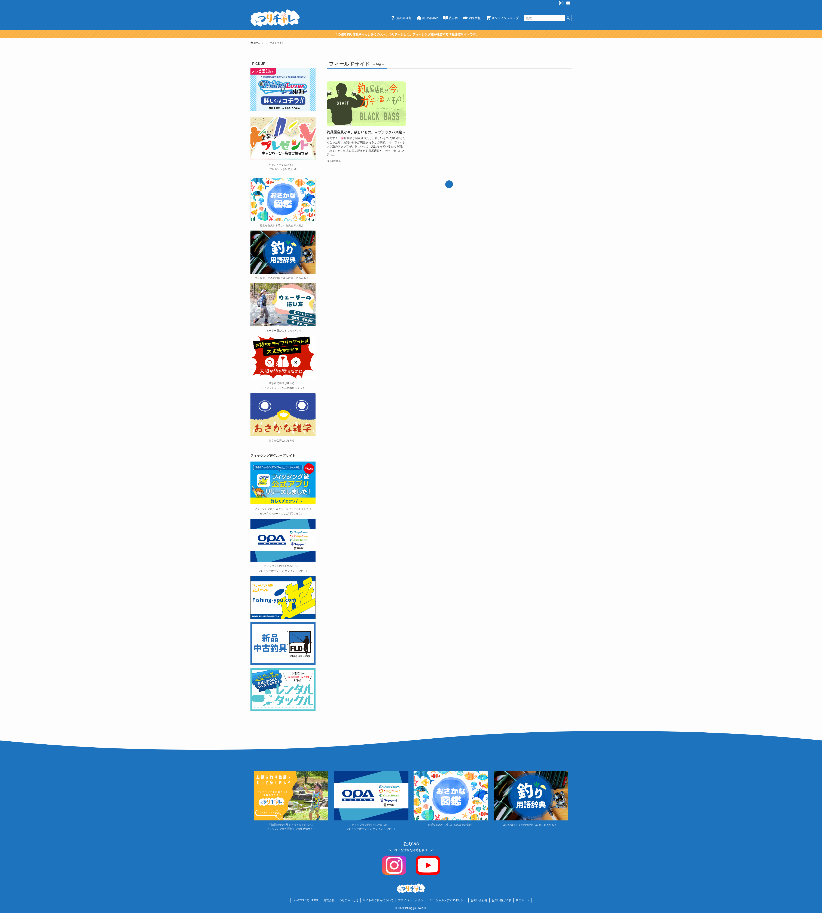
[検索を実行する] (568, 18)
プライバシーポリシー (412, 900)
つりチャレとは (349, 900)
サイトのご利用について (378, 900)
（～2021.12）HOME (306, 900)
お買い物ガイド (501, 900)
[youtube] (568, 3)
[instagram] (561, 3)
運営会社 (329, 900)
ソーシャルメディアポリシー (448, 900)
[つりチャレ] (275, 18)
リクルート (523, 900)
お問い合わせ (479, 900)
